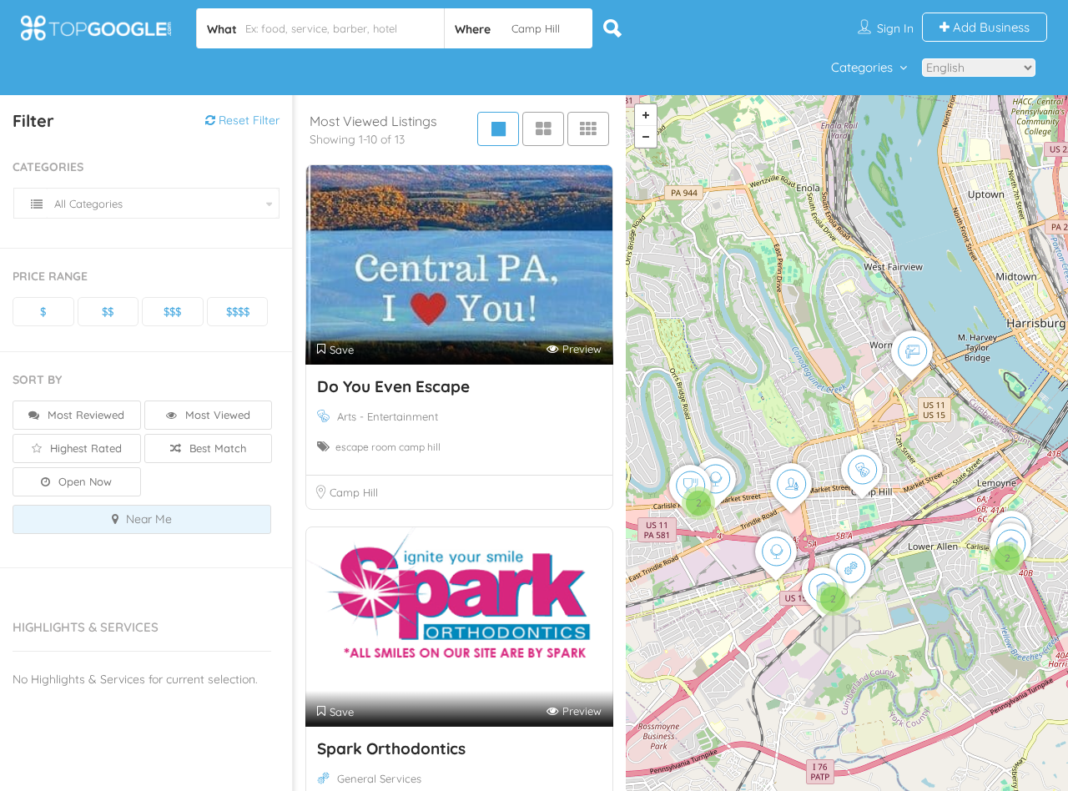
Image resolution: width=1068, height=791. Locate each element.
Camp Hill (354, 492)
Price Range (50, 276)
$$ (107, 311)
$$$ (172, 311)
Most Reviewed (84, 414)
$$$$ (237, 311)
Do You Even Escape (393, 386)
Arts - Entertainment (387, 416)
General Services (379, 778)
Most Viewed (216, 414)
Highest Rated (84, 448)
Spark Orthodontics (391, 748)
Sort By (37, 379)
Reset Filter (247, 120)
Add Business (990, 27)
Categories (862, 67)
